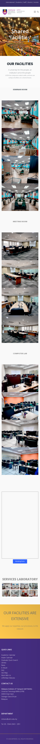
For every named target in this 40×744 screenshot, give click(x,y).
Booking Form (20, 561)
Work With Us (6, 675)
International (10, 2)
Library (3, 663)
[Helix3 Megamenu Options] (35, 12)
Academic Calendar (8, 655)
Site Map (4, 673)
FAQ (2, 670)
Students (19, 2)
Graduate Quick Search (9, 660)
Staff (24, 2)
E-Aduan (4, 668)
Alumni (30, 2)
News (3, 665)
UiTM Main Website (8, 678)
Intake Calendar (7, 658)
